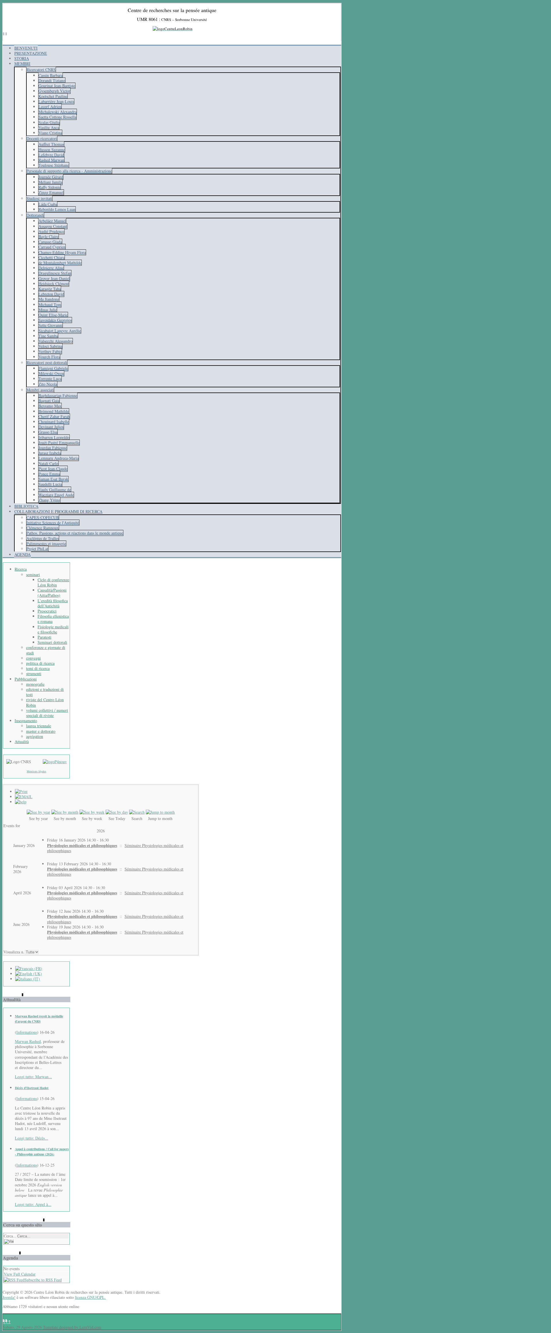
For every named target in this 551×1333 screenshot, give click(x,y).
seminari (33, 574)
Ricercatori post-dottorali (46, 362)
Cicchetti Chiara (51, 257)
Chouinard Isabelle (53, 421)
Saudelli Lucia (50, 484)
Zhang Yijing (49, 500)
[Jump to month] (160, 812)
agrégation (34, 736)
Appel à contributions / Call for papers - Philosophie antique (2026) (42, 1152)
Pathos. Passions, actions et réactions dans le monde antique (74, 533)
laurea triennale (38, 725)
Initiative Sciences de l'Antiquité (52, 522)
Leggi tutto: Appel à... (33, 1204)
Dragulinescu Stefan (54, 273)
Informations (26, 1032)
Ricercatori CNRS (41, 69)
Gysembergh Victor (54, 91)
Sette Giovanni (50, 325)
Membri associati (40, 389)
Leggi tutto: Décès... (31, 1138)
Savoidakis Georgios (55, 320)
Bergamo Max (49, 406)
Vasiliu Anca (48, 127)
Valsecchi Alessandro (55, 341)
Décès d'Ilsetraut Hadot (31, 1087)
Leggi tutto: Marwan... (33, 1076)
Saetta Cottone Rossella (57, 117)
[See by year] (38, 812)
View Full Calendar (20, 1274)
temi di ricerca (38, 668)
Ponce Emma (49, 474)
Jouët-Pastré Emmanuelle (58, 442)
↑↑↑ (7, 1321)
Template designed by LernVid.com (72, 1327)
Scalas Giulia (49, 122)
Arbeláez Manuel (52, 221)
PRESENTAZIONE (30, 53)
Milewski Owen (51, 373)
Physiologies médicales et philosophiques (82, 845)
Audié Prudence (51, 231)
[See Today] (117, 812)
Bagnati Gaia (48, 400)
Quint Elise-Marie (53, 315)
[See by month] (64, 812)
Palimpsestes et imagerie (46, 543)
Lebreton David (51, 294)
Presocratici (47, 611)
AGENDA (22, 554)
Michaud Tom (49, 304)
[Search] (137, 812)
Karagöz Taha (49, 289)
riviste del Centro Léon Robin (45, 702)
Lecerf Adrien (49, 106)
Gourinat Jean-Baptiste (56, 85)
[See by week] (91, 812)
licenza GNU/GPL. (90, 1297)
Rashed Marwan (51, 160)
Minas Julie (47, 309)
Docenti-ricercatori (41, 138)
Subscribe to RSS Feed (43, 1280)
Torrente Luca (49, 378)
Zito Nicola (47, 384)
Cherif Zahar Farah (54, 416)
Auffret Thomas (51, 144)
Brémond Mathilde (53, 411)
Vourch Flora (49, 357)
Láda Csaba (47, 204)
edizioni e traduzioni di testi (45, 692)
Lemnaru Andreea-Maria (58, 458)
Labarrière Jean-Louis (56, 101)
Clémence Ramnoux (42, 528)
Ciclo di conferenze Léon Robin (53, 582)
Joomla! (9, 1297)
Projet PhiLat (37, 548)
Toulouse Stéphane (53, 165)
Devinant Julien (51, 427)
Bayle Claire (48, 236)
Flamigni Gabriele (53, 368)
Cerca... (10, 1236)
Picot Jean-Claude (52, 468)
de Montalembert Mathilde (60, 262)
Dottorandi (35, 215)
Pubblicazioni (26, 679)
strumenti (33, 673)
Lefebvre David (51, 155)
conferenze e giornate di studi (45, 650)
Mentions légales (36, 771)
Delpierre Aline (51, 268)
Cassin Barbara (50, 75)
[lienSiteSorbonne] (55, 761)
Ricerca (21, 569)
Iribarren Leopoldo (53, 437)
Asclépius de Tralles (42, 538)
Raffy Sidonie (49, 187)
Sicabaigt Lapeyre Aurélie (59, 330)
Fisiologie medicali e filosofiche (53, 629)
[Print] (21, 791)
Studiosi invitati (39, 198)
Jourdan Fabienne (52, 447)
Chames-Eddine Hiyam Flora (62, 252)
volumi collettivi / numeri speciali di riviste (47, 713)
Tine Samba (48, 336)
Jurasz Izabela (49, 453)
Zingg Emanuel (51, 192)
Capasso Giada (50, 241)
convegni (33, 658)
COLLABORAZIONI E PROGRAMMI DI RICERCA (58, 511)
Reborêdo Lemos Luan (56, 209)
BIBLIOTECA (26, 506)
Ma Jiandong (48, 299)
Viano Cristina (50, 132)
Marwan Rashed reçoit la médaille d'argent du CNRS (39, 1019)
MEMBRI (22, 63)
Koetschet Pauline (52, 96)
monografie (35, 684)
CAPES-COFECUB (42, 517)
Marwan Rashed (28, 1041)
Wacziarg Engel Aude (56, 495)
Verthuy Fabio (50, 351)
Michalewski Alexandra (57, 111)
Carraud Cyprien (51, 247)
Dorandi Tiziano (51, 80)
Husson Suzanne (51, 149)
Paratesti (44, 637)
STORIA (21, 58)
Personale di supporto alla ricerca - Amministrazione (69, 171)
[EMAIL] (23, 796)
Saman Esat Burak (53, 479)
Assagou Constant (52, 226)
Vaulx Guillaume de (54, 489)
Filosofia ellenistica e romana (53, 618)
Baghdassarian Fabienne (57, 395)
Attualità (22, 741)
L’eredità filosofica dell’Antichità (53, 603)
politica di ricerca (40, 663)
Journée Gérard (50, 177)
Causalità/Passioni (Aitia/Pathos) (52, 592)
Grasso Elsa (47, 432)
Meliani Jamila (50, 182)
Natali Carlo (48, 463)
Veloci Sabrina (50, 346)
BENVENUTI (26, 48)
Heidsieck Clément (53, 283)
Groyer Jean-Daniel (54, 278)
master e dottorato (40, 731)
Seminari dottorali (52, 642)
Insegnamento (26, 720)
